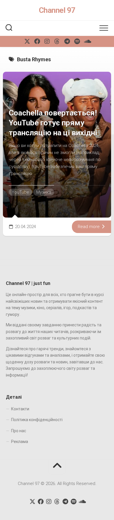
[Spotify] (77, 41)
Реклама (19, 441)
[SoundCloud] (87, 41)
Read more (89, 226)
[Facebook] (37, 41)
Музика (43, 192)
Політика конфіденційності (37, 419)
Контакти (20, 409)
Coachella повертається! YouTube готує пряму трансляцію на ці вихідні (53, 122)
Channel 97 (57, 10)
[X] (27, 41)
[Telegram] (67, 41)
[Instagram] (47, 41)
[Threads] (57, 41)
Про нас (18, 430)
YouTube (20, 192)
